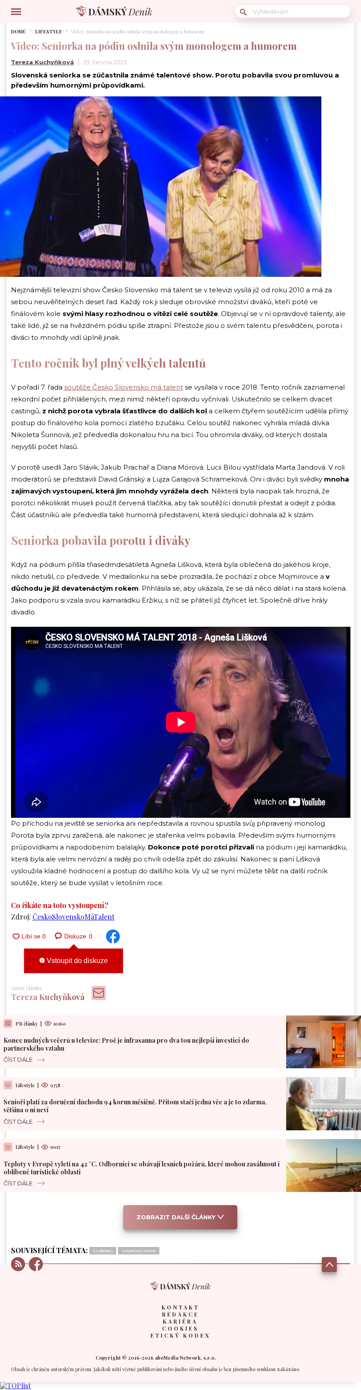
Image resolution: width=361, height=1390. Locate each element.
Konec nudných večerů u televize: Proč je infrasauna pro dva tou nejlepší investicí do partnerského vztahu (126, 1044)
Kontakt (180, 1307)
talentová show (139, 1250)
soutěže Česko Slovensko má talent (123, 387)
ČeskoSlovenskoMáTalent (73, 916)
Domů (18, 31)
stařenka (103, 1250)
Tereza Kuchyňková (42, 62)
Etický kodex (180, 1335)
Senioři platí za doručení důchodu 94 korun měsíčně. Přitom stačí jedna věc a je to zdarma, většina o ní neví (135, 1106)
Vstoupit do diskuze (76, 960)
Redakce (180, 1314)
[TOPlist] (15, 1385)
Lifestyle (48, 31)
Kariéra (180, 1321)
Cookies (180, 1328)
